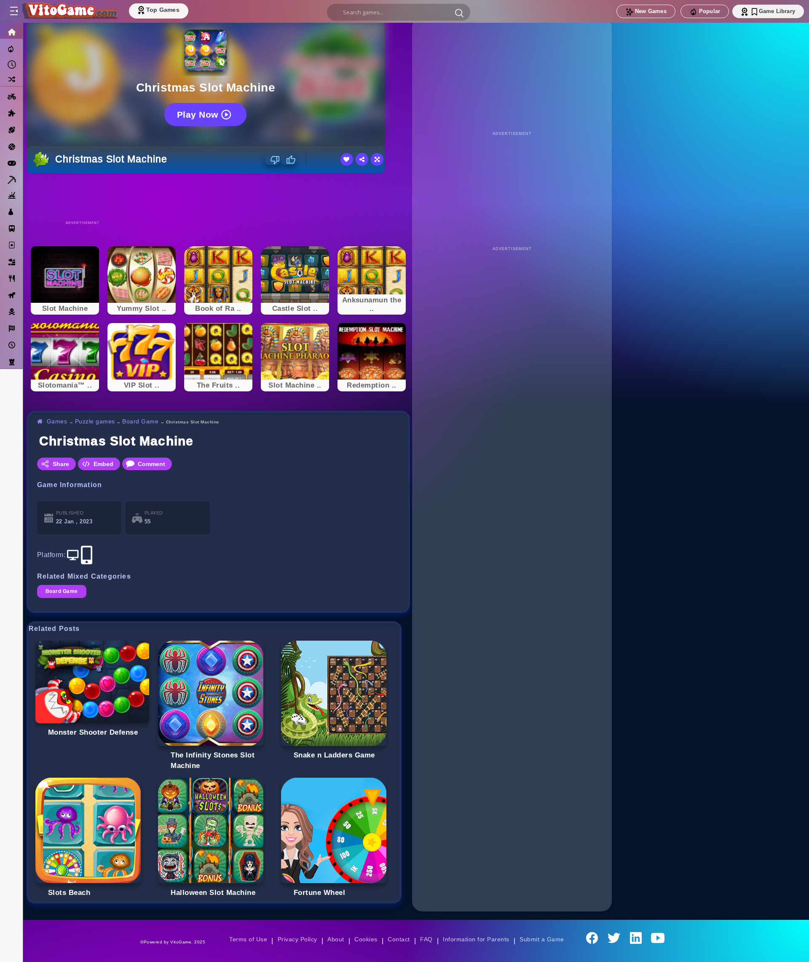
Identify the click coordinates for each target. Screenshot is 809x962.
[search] (398, 12)
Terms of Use (248, 939)
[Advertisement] (218, 197)
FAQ (426, 939)
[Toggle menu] (13, 11)
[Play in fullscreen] (377, 159)
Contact (399, 939)
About (335, 939)
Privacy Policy (297, 939)
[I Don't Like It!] (272, 160)
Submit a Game (542, 939)
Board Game (140, 421)
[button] (459, 13)
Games (57, 421)
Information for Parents (476, 939)
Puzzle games (95, 421)
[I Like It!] (288, 160)
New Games (651, 11)
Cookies (365, 939)
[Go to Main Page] (69, 11)
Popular (709, 11)
